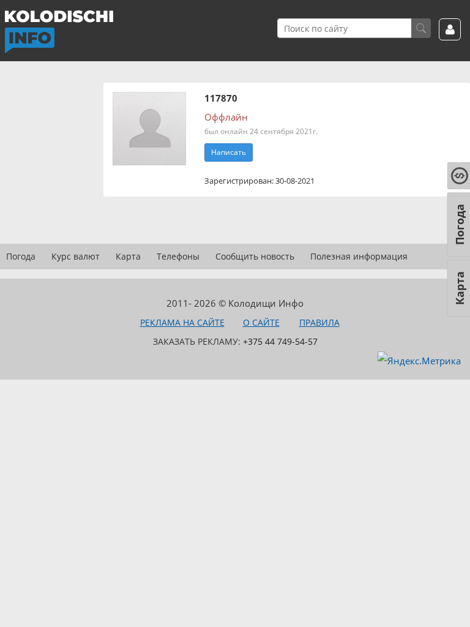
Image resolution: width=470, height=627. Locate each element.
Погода (20, 256)
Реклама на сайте (182, 322)
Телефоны (178, 256)
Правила (319, 322)
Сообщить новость (254, 256)
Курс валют (75, 256)
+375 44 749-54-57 (280, 341)
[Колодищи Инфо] (58, 31)
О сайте (261, 322)
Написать (228, 152)
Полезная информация (359, 256)
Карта (128, 256)
